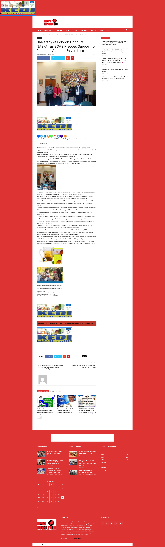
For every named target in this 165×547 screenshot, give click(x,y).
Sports (101, 30)
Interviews (92, 30)
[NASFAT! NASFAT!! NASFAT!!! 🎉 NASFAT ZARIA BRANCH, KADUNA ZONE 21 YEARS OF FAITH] (87, 401)
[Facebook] (38, 136)
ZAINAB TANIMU (42, 54)
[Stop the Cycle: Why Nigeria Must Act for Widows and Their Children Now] (41, 454)
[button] (126, 30)
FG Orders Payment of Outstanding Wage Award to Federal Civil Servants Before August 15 (115, 77)
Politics (75, 30)
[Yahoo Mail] (61, 136)
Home (39, 30)
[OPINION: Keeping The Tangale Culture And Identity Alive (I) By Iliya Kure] (73, 454)
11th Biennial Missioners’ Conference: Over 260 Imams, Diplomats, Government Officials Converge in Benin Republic (114, 42)
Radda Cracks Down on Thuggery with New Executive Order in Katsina (84, 366)
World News (48, 30)
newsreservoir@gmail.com (74, 538)
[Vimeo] (111, 523)
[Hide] (0, 13)
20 (51, 498)
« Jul (38, 507)
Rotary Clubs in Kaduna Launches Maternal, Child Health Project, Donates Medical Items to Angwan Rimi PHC (115, 69)
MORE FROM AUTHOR (56, 391)
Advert (108, 30)
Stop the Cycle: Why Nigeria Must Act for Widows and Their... (54, 453)
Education (103, 462)
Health (68, 30)
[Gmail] (55, 136)
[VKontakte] (116, 523)
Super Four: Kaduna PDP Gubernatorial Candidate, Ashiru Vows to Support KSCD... (87, 472)
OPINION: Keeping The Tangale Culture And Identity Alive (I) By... (87, 453)
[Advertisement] (97, 22)
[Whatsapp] (51, 136)
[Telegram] (58, 136)
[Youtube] (121, 523)
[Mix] (48, 136)
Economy (84, 30)
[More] (65, 136)
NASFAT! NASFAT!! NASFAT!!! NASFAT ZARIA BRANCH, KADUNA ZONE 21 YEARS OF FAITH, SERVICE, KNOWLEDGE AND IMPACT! (114, 60)
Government (59, 30)
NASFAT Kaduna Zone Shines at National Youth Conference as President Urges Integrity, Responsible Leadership (50, 367)
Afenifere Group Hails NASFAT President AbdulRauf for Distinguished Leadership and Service (113, 51)
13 (51, 494)
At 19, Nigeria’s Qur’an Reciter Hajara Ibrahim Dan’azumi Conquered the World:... (55, 462)
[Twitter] (41, 136)
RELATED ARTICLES (43, 391)
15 (59, 494)
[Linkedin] (44, 136)
